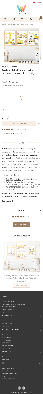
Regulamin (5, 312)
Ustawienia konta (7, 323)
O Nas (3, 376)
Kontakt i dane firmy (8, 368)
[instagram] (24, 388)
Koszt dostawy (6, 343)
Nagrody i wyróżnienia (8, 379)
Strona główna (6, 371)
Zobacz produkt (21, 285)
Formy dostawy (6, 340)
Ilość (3, 110)
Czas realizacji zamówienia (10, 335)
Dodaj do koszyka (19, 123)
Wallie (4, 24)
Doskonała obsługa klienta (10, 373)
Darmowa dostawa (7, 345)
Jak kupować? (6, 359)
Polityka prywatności (8, 357)
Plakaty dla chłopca (27, 24)
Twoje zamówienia (7, 321)
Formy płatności (6, 337)
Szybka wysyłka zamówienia (10, 348)
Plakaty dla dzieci (13, 24)
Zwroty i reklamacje (8, 301)
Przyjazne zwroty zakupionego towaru (13, 304)
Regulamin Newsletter (8, 306)
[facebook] (19, 388)
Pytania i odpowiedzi (8, 309)
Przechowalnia (6, 326)
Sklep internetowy (20, 392)
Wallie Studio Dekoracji (10, 66)
